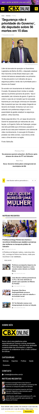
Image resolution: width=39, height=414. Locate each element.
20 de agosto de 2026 (19, 307)
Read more (8, 260)
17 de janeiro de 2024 (8, 35)
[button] (2, 8)
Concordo (28, 411)
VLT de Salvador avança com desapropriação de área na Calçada (24, 304)
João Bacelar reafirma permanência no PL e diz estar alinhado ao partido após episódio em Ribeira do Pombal (24, 281)
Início (3, 15)
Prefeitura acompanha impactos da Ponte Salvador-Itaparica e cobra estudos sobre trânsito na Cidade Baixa (24, 268)
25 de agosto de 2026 (9, 249)
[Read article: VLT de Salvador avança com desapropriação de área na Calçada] (6, 305)
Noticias (8, 15)
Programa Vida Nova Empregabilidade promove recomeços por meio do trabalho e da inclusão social (23, 293)
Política (14, 15)
